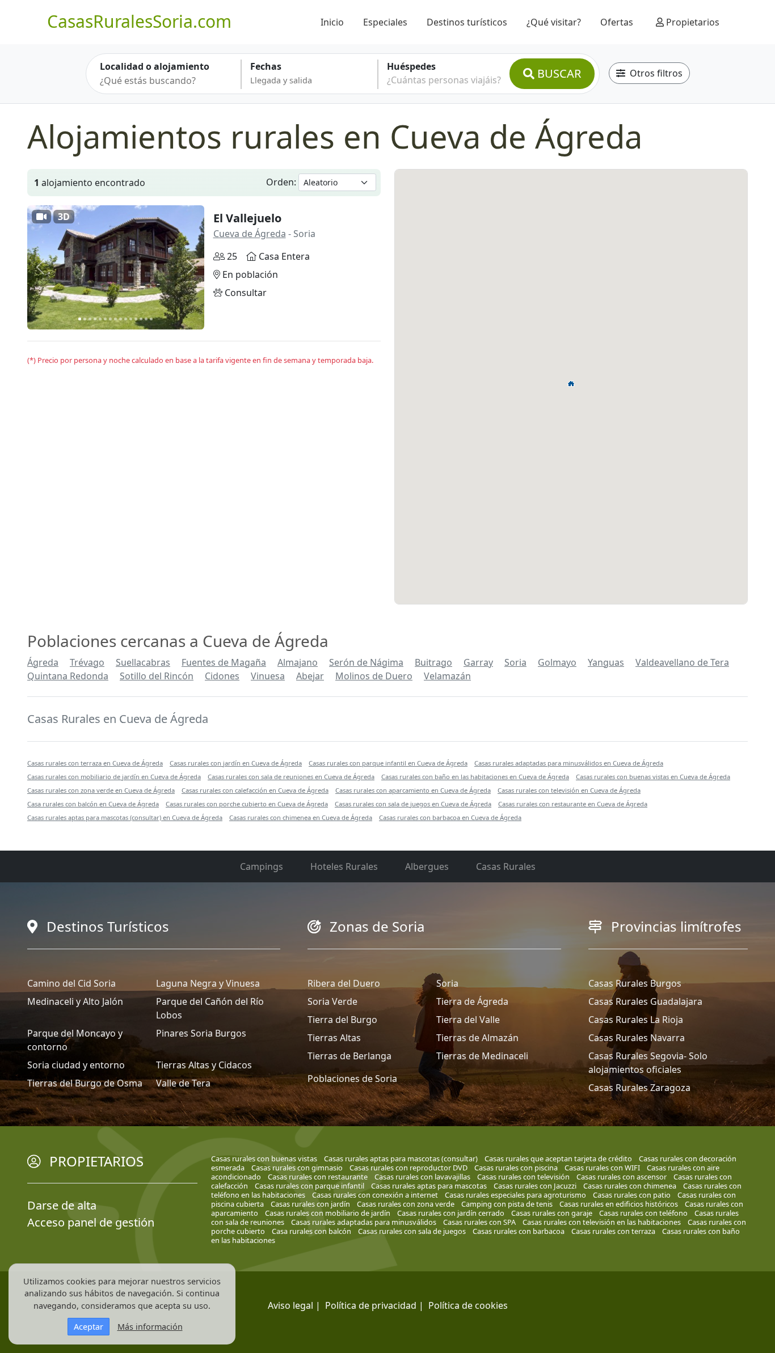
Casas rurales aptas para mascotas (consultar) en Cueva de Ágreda (124, 817)
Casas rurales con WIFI (602, 1167)
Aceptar (88, 1326)
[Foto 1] (79, 319)
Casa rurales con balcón (311, 1231)
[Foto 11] (130, 319)
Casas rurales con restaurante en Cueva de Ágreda (572, 804)
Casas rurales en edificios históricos (618, 1204)
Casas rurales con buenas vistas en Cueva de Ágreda (653, 776)
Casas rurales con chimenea (629, 1186)
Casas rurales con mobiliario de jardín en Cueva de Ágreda (114, 776)
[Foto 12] (135, 319)
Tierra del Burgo (342, 1019)
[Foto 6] (105, 319)
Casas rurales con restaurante (318, 1177)
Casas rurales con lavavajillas (422, 1177)
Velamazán (447, 676)
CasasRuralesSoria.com (139, 21)
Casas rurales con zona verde (405, 1204)
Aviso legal (290, 1305)
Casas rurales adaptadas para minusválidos (363, 1222)
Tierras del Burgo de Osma (84, 1083)
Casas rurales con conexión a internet (375, 1195)
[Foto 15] (151, 319)
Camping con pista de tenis (507, 1204)
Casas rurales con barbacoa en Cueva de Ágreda (450, 817)
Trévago (87, 662)
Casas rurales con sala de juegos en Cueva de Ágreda (413, 804)
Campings (261, 866)
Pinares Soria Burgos (201, 1033)
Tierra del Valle (468, 1019)
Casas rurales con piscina (516, 1167)
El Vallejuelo (247, 218)
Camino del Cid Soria (71, 983)
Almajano (297, 662)
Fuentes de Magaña (224, 662)
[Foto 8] (115, 319)
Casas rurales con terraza (613, 1231)
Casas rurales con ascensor (621, 1177)
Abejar (310, 676)
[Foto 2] (84, 319)
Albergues (427, 866)
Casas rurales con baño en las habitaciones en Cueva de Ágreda (475, 776)
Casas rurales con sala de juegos (412, 1231)
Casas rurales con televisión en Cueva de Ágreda (569, 790)
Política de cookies (468, 1305)
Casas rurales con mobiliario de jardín (327, 1213)
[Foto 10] (125, 319)
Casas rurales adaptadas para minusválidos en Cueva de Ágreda (568, 763)
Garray (478, 662)
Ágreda (42, 662)
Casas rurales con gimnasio (297, 1167)
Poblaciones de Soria (352, 1078)
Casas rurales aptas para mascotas (429, 1186)
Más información (150, 1326)
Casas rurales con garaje (551, 1213)
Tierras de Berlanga (349, 1056)
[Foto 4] (95, 319)
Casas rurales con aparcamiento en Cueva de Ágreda (413, 790)
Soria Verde (332, 1001)
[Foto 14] (146, 319)
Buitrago (433, 662)
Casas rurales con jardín (310, 1204)
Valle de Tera (183, 1083)
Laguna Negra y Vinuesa (208, 983)
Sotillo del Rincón (156, 676)
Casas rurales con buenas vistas (264, 1158)
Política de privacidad (370, 1305)
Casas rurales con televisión (523, 1177)
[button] (571, 383)
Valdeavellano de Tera (682, 662)
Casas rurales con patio (632, 1195)
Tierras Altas (334, 1037)
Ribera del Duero (344, 983)
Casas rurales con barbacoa (519, 1231)
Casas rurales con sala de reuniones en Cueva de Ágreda (291, 776)
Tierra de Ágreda (472, 1001)
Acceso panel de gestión (90, 1222)
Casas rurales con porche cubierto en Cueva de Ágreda (247, 804)
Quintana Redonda (67, 676)
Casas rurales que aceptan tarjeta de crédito (558, 1158)
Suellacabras (143, 662)
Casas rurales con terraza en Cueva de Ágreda (95, 763)
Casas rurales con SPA (479, 1222)
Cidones (222, 676)
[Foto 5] (100, 319)
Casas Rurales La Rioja (635, 1019)
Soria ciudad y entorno (76, 1065)
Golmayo (557, 662)
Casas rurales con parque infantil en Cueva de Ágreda (388, 763)
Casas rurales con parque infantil (309, 1186)
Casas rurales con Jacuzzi (535, 1186)
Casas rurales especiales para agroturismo (515, 1195)
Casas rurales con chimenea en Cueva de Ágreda (300, 817)
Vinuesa (268, 676)
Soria (515, 662)
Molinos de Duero (373, 676)
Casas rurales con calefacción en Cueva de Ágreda (255, 790)
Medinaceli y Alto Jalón (75, 1001)
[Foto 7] (110, 319)
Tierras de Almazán (477, 1037)
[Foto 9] (120, 319)
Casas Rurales (506, 866)
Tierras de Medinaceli (482, 1056)
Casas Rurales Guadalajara (645, 1001)
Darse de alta (61, 1205)
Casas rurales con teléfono (643, 1213)
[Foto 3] (90, 319)
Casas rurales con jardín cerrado (450, 1213)
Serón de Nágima (366, 662)
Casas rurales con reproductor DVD (408, 1167)
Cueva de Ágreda (249, 233)
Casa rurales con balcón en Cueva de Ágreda (93, 804)
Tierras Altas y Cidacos (204, 1065)
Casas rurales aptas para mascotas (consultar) (401, 1158)
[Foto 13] (141, 319)
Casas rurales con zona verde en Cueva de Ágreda (101, 790)
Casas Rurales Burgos (634, 983)
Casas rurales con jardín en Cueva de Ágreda (236, 763)
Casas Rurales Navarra (636, 1037)
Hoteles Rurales (344, 866)
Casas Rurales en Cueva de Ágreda (117, 718)
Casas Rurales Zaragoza (639, 1087)
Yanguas (606, 662)
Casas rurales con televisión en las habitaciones (602, 1222)
